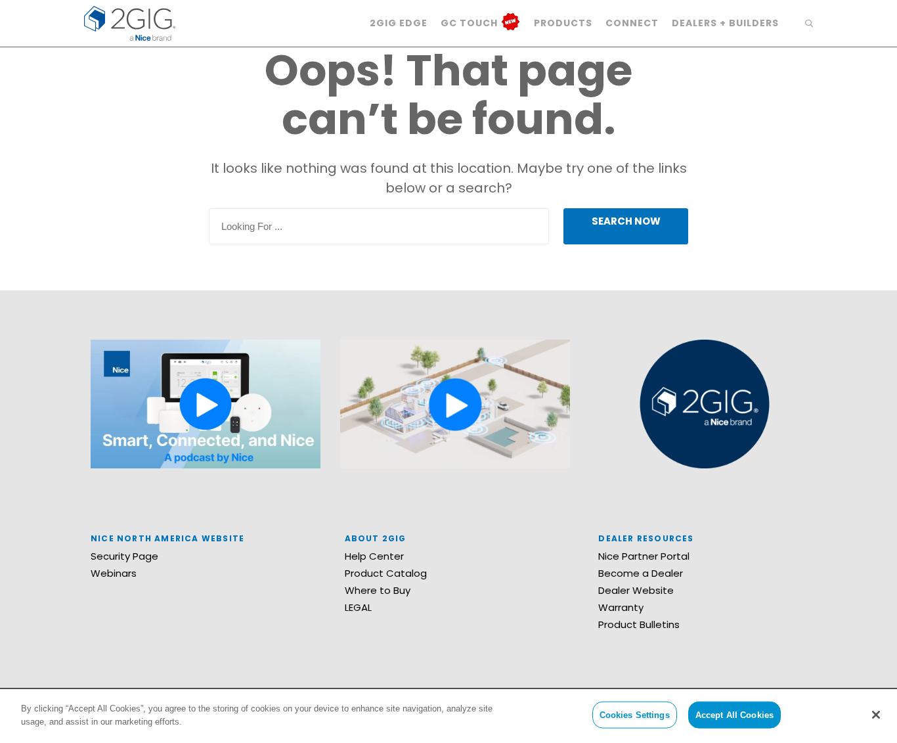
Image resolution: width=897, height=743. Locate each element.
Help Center (374, 556)
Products (563, 23)
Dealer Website (636, 590)
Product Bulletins (639, 624)
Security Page (124, 556)
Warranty (621, 607)
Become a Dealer (640, 573)
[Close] (876, 714)
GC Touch (470, 23)
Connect (632, 23)
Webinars (114, 573)
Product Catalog (386, 573)
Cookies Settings (635, 715)
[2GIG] (129, 22)
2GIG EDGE (398, 23)
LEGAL (358, 607)
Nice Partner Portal (643, 556)
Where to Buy (377, 590)
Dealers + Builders (725, 23)
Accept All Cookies (734, 715)
